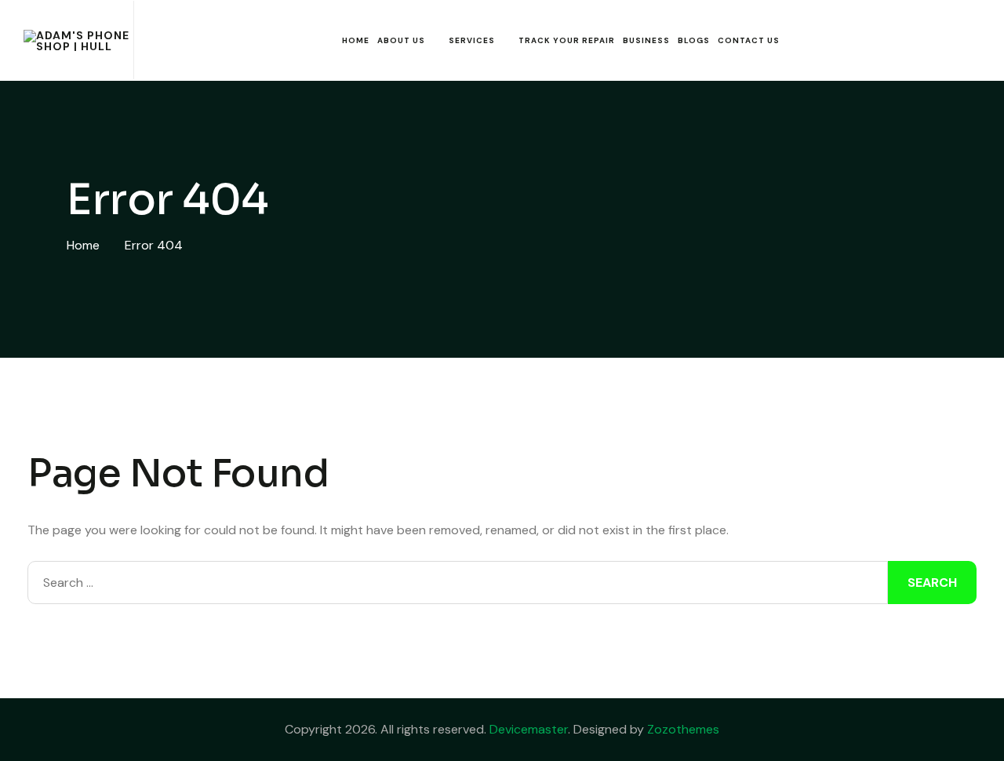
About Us (401, 40)
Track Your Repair (566, 40)
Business (646, 40)
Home (355, 40)
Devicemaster (528, 729)
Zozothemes (683, 729)
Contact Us (749, 40)
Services (472, 40)
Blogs (694, 40)
